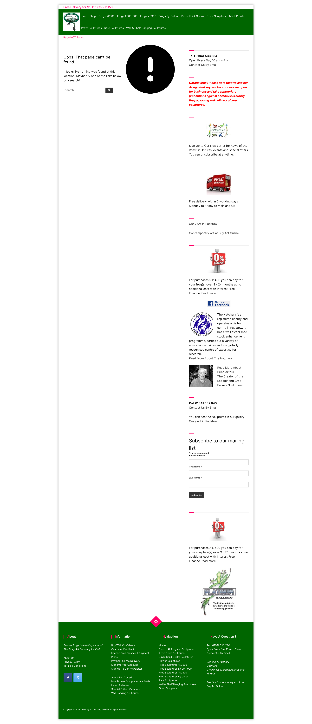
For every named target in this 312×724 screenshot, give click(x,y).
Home (83, 16)
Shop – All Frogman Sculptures (177, 649)
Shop (93, 16)
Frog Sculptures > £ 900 (173, 672)
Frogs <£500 (106, 16)
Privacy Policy (72, 661)
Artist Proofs (236, 16)
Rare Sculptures (114, 28)
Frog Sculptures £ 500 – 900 (175, 668)
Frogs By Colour (169, 16)
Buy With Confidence (123, 645)
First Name (195, 466)
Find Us (211, 673)
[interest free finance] (219, 261)
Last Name (195, 477)
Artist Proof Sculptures (172, 653)
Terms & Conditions (75, 665)
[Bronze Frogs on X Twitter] (77, 677)
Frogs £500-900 (127, 16)
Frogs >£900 (148, 16)
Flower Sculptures (91, 28)
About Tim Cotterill (122, 677)
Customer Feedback (122, 649)
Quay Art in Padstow (203, 224)
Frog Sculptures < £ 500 (173, 664)
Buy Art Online (215, 686)
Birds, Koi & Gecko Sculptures (176, 657)
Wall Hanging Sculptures (125, 693)
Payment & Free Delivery (125, 660)
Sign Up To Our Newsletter (126, 668)
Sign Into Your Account (124, 664)
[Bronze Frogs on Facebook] (68, 677)
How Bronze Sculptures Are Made (130, 681)
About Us (69, 657)
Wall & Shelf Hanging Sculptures (146, 28)
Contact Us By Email (203, 64)
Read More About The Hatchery (211, 358)
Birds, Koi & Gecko (192, 16)
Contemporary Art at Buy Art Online (214, 233)
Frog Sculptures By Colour (174, 676)
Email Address (197, 455)
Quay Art (212, 665)
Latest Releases (120, 685)
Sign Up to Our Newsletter (207, 145)
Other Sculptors (216, 16)
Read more (208, 293)
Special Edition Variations (125, 689)
